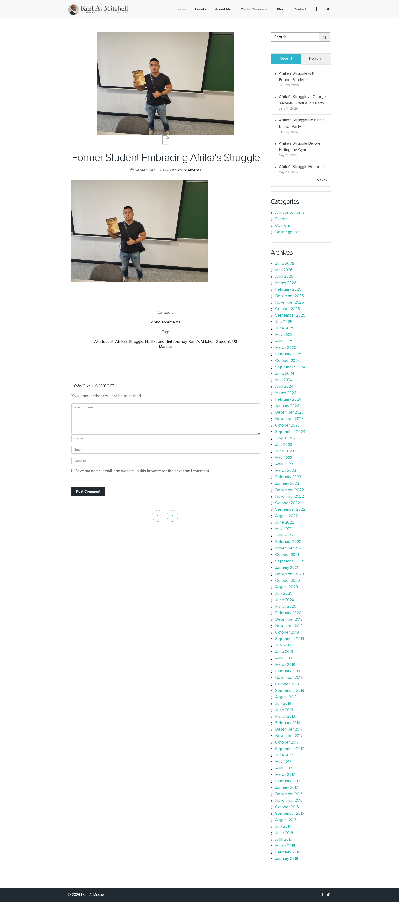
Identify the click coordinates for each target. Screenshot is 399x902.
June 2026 (284, 264)
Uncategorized (288, 232)
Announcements (186, 170)
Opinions (283, 226)
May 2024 (284, 380)
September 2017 (289, 749)
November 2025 (289, 303)
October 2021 (287, 555)
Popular (316, 59)
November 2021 (289, 548)
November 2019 (289, 626)
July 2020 (283, 594)
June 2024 (284, 374)
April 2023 (284, 464)
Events (281, 219)
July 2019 (283, 645)
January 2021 (286, 568)
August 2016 (286, 820)
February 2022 (288, 542)
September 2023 (290, 432)
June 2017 (284, 755)
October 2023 (287, 425)
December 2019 (289, 620)
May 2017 (283, 762)
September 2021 (289, 561)
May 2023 (283, 458)
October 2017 (287, 742)
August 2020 (286, 587)
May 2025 (284, 335)
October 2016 (287, 807)
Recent (286, 59)
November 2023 (289, 419)
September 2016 (289, 814)
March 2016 (285, 846)
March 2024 (285, 393)
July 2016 (283, 827)
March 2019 (285, 665)
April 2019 (283, 658)
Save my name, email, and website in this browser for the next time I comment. (142, 471)
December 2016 (289, 794)
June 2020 (284, 600)
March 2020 (285, 607)
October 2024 (287, 361)
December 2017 (289, 729)
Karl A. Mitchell (201, 342)
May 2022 (284, 529)
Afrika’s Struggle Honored (301, 167)
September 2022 (290, 510)
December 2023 (289, 412)
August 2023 (286, 438)
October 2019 (287, 632)
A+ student (103, 342)
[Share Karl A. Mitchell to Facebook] (316, 9)
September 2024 (290, 367)
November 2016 (289, 801)
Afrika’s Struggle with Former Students (297, 77)
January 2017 (286, 788)
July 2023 (283, 445)
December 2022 (289, 490)
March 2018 (285, 717)
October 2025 (287, 309)
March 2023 (285, 471)
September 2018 (289, 691)
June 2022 (284, 522)
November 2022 (289, 497)
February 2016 (287, 852)
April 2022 (284, 535)
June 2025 (284, 328)
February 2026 (288, 290)
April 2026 (284, 277)
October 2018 (287, 684)
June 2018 (284, 710)
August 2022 (286, 516)
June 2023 (284, 451)
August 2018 (286, 697)
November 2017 (289, 736)
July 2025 (283, 322)
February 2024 (288, 400)
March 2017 (285, 775)
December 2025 (289, 296)
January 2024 (287, 406)
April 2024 (284, 387)
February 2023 (288, 477)
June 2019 (284, 652)
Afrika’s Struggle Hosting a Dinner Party (302, 123)
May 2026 (284, 270)
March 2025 (285, 348)
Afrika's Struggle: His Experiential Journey (151, 342)
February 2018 (287, 723)
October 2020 (287, 581)
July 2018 (283, 704)
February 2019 (287, 671)
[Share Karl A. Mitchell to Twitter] (328, 9)
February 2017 (287, 781)
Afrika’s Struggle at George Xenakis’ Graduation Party (302, 100)
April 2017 (283, 768)
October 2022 (287, 503)
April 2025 (284, 341)
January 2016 (286, 859)
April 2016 (283, 839)
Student (223, 342)
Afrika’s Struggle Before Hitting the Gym (299, 147)
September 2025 (290, 315)
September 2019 (289, 639)
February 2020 (288, 613)
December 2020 (289, 574)
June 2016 (284, 833)
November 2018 (289, 678)
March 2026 (285, 283)
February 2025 (288, 354)
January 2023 (287, 484)
